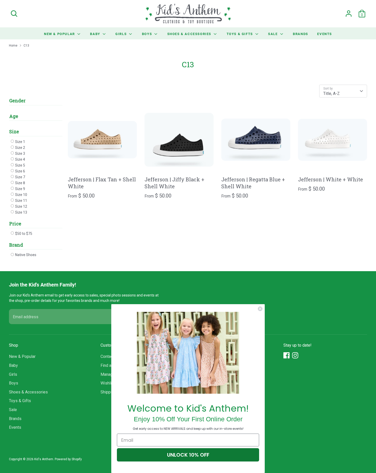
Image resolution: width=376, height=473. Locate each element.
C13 (26, 45)
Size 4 (19, 159)
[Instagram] (295, 355)
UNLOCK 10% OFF (188, 454)
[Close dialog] (260, 308)
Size (14, 131)
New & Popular (60, 33)
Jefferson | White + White (330, 179)
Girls (121, 33)
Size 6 (19, 171)
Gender (17, 101)
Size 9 (19, 189)
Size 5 (19, 165)
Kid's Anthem (43, 459)
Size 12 (20, 206)
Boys (147, 33)
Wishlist (108, 383)
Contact (107, 356)
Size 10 (20, 195)
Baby (95, 33)
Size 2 (19, 148)
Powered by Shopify (68, 459)
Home (13, 45)
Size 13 (20, 212)
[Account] (349, 13)
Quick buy (102, 166)
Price (15, 224)
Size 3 (19, 153)
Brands (300, 33)
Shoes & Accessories (190, 33)
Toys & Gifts (240, 33)
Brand (16, 245)
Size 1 (19, 142)
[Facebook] (286, 355)
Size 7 (19, 177)
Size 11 (20, 201)
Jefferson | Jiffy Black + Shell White (174, 183)
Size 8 (19, 183)
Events (324, 33)
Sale (273, 33)
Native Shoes (25, 255)
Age (13, 116)
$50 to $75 (23, 234)
